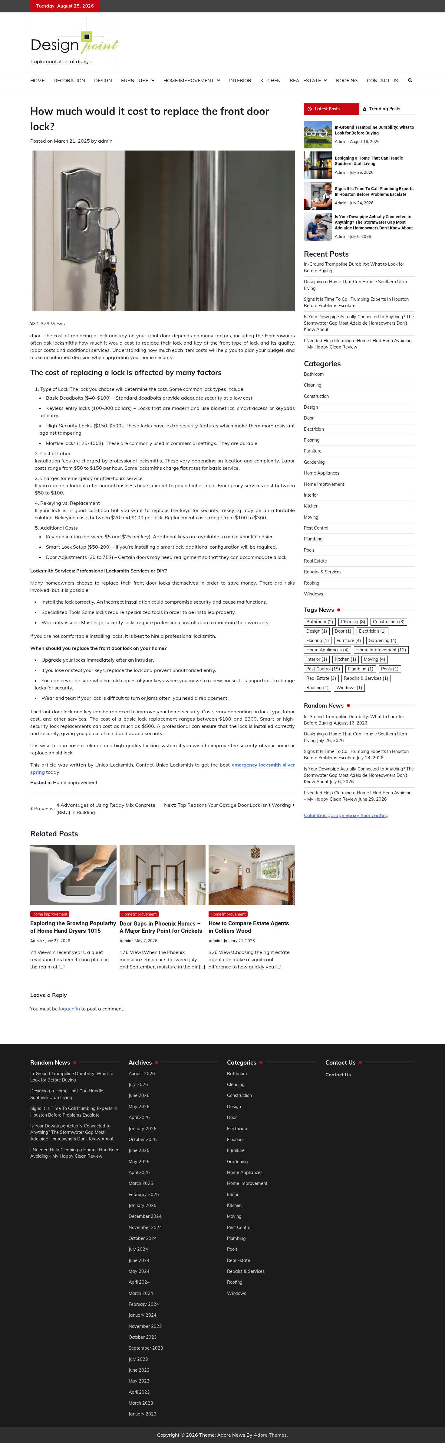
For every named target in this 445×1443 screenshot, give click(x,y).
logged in (69, 1009)
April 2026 (139, 1117)
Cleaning (312, 385)
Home (37, 80)
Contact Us (382, 80)
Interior (240, 80)
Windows (313, 594)
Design (103, 80)
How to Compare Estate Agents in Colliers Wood (249, 927)
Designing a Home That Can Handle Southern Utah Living (369, 161)
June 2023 (139, 1370)
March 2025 (141, 1183)
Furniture (134, 80)
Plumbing (313, 539)
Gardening (314, 462)
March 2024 (141, 1293)
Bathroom (314, 374)
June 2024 (139, 1260)
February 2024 (144, 1304)
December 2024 (145, 1216)
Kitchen (270, 80)
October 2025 (143, 1139)
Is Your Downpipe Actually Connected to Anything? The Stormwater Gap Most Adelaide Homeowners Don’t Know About (374, 222)
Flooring (312, 440)
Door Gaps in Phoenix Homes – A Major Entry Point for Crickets (161, 927)
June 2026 (139, 1095)
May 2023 (139, 1381)
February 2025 (144, 1194)
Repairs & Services (322, 572)
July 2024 (138, 1249)
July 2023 (138, 1359)
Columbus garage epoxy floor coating (346, 815)
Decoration (69, 80)
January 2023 (143, 1414)
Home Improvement (188, 80)
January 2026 (143, 1128)
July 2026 (138, 1084)
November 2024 (145, 1227)
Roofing (347, 80)
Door (309, 418)
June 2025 (139, 1150)
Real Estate (305, 80)
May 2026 (139, 1106)
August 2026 (142, 1073)
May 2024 (139, 1271)
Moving (311, 517)
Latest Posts (327, 109)
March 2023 (141, 1403)
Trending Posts (384, 109)
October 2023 (143, 1337)
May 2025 (139, 1161)
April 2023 (139, 1392)
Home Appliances (321, 473)
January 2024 (143, 1315)
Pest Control (316, 528)
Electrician (314, 429)
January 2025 (143, 1205)
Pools (309, 550)
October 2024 (143, 1238)
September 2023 (146, 1348)
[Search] (410, 80)
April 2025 (139, 1172)
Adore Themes (270, 1435)
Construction (316, 396)
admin (105, 141)
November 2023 (145, 1326)
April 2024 (139, 1282)
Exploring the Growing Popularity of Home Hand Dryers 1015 (73, 927)
